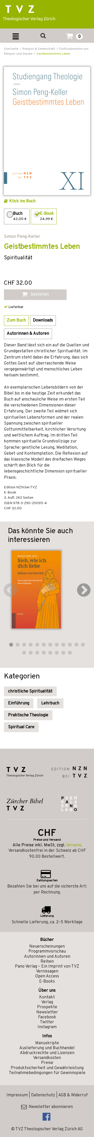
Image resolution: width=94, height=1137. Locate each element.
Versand (73, 845)
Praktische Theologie (28, 715)
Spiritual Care (21, 727)
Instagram (47, 1027)
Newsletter (47, 1012)
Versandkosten (47, 1058)
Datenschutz (43, 1095)
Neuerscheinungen (47, 946)
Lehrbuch (50, 703)
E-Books (47, 981)
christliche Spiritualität (30, 691)
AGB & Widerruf (73, 1095)
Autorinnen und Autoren (47, 956)
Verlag (47, 1002)
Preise (47, 1063)
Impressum (17, 1095)
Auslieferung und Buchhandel (47, 1048)
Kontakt (47, 997)
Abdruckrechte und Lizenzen (47, 1053)
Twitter (47, 1022)
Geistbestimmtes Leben (53, 54)
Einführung (18, 703)
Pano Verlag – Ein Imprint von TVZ (47, 966)
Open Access (47, 976)
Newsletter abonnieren (50, 1107)
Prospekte (47, 1007)
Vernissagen (47, 971)
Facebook (47, 1017)
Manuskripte (47, 1043)
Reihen (47, 961)
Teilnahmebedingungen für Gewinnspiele (47, 1073)
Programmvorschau (47, 951)
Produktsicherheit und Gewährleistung (47, 1068)
